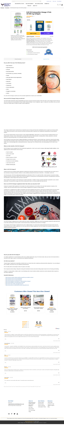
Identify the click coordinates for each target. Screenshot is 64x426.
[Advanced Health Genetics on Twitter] (14, 414)
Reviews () (28, 17)
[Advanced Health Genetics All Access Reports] (25, 300)
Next (22, 21)
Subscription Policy (42, 406)
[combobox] (27, 1)
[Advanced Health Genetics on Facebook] (12, 414)
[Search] (58, 4)
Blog (49, 406)
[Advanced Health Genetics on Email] (9, 414)
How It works (31, 408)
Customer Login (51, 403)
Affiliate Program (51, 405)
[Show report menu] (58, 339)
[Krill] (14, 31)
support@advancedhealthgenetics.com (16, 404)
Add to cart (33, 33)
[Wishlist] (60, 4)
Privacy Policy (41, 402)
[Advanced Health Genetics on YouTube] (17, 414)
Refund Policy (41, 403)
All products (7, 7)
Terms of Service (41, 405)
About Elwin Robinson (31, 405)
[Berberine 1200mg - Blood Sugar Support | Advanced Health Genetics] (12, 300)
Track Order (50, 402)
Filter (6, 329)
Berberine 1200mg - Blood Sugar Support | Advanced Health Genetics (12, 309)
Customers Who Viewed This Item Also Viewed (32, 291)
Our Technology (32, 410)
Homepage (2, 7)
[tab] (18, 59)
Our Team (31, 407)
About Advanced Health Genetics (32, 403)
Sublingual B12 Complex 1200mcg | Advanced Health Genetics (51, 309)
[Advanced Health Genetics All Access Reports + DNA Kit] (38, 300)
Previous (13, 21)
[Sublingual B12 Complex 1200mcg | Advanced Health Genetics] (51, 300)
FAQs (30, 411)
